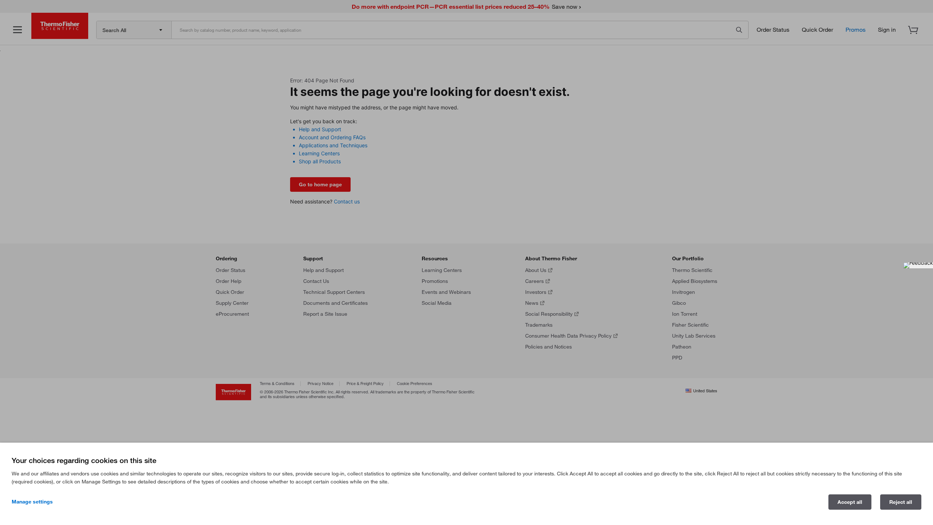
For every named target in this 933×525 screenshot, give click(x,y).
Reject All (900, 502)
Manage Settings (32, 501)
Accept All (850, 502)
